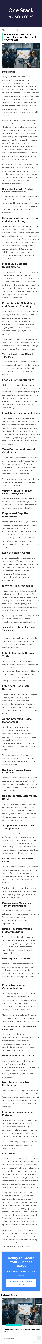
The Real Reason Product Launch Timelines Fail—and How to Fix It (22, 1330)
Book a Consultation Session (21, 1282)
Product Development (24, 30)
